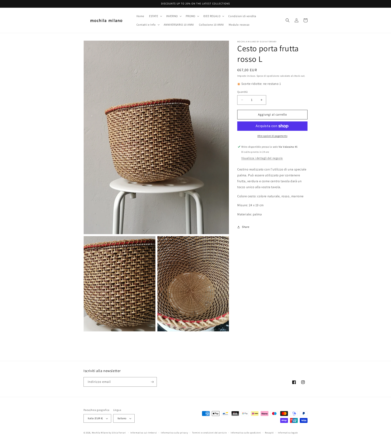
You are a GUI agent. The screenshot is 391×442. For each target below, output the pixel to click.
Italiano (122, 418)
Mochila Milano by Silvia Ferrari (109, 432)
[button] (155, 16)
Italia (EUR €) (95, 418)
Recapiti (269, 432)
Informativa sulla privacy (174, 432)
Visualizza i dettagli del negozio (262, 158)
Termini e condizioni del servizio (209, 432)
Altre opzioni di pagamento (272, 135)
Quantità (242, 92)
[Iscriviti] (152, 382)
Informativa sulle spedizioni (246, 432)
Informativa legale (288, 432)
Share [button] (245, 227)
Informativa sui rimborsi (143, 432)
